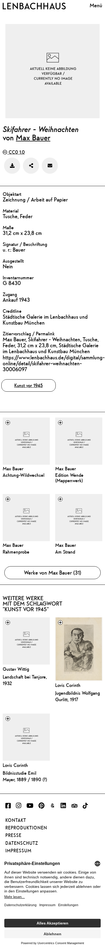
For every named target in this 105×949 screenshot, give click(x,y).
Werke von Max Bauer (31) (52, 572)
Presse (13, 835)
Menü (96, 5)
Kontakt (15, 820)
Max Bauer (33, 137)
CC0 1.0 (16, 152)
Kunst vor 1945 (28, 385)
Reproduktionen (26, 827)
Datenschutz (21, 843)
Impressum (18, 850)
